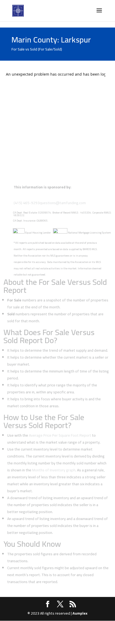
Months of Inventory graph (53, 470)
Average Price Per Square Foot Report (60, 435)
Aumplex (79, 613)
